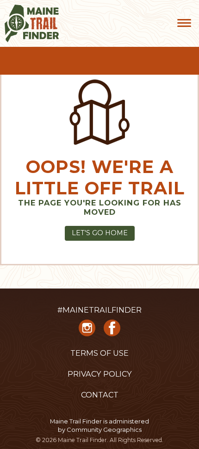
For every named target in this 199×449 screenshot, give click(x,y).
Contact (99, 394)
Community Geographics (104, 429)
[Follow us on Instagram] (87, 331)
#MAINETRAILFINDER (99, 309)
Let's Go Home (100, 233)
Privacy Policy (100, 374)
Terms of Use (99, 353)
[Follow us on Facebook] (112, 331)
